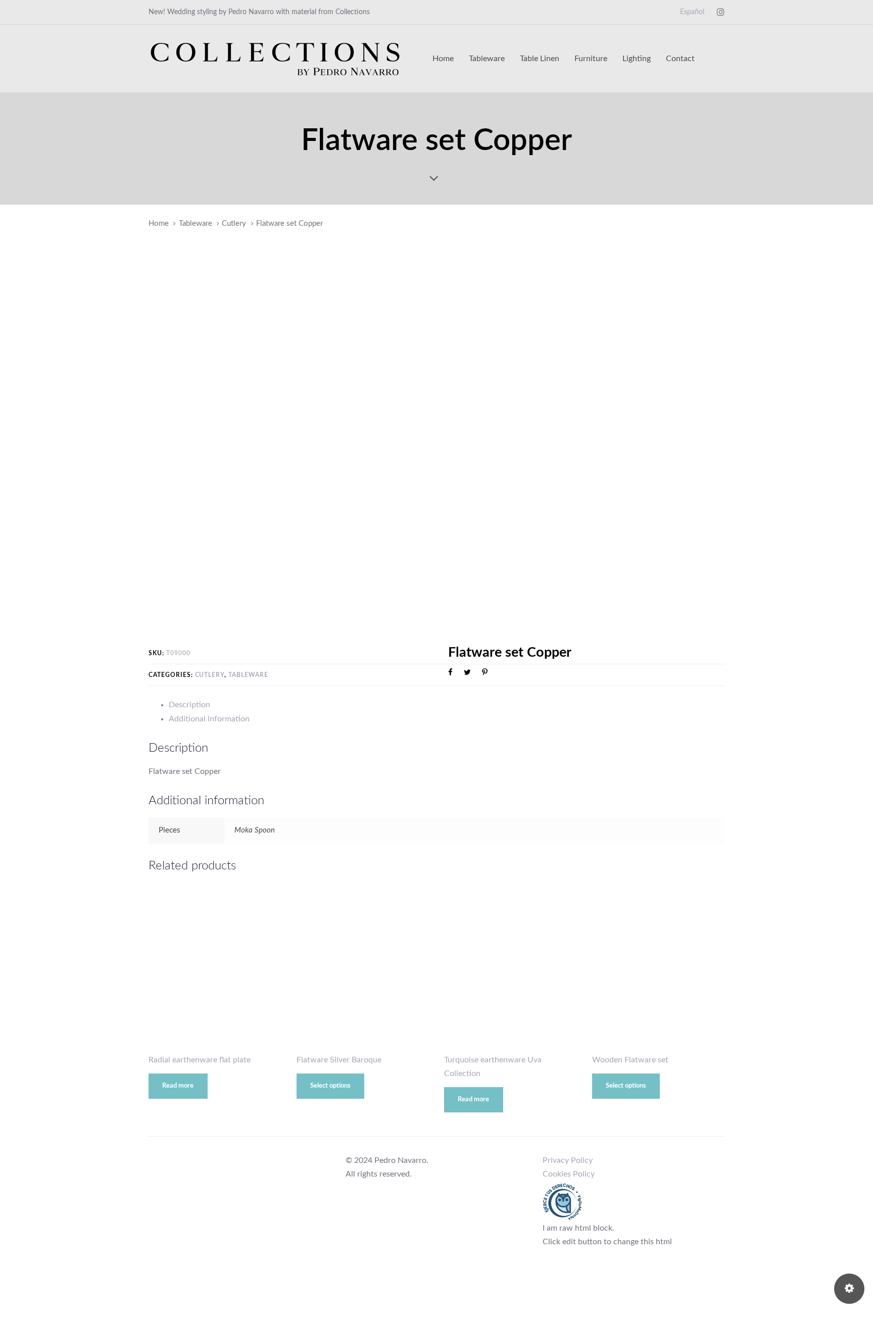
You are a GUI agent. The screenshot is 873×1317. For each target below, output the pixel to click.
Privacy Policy (568, 1160)
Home (159, 223)
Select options (330, 1086)
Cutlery (234, 223)
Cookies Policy (569, 1174)
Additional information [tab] (209, 719)
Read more (177, 1086)
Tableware (195, 223)
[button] (719, 58)
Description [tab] (189, 705)
